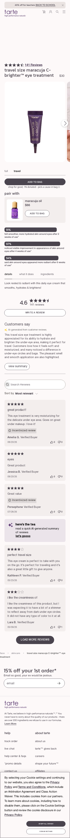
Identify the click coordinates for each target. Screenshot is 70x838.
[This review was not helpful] (59, 442)
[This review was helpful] (52, 442)
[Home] (15, 704)
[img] (6, 65)
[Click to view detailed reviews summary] (17, 366)
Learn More (10, 724)
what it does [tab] (26, 274)
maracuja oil (33, 201)
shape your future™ (47, 764)
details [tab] (8, 274)
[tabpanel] (35, 284)
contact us (10, 771)
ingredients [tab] (47, 274)
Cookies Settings (45, 831)
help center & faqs (15, 756)
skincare (15, 653)
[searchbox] (38, 384)
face (2, 653)
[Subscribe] (58, 684)
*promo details (12, 764)
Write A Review (35, 313)
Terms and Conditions (32, 787)
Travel (17, 171)
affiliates (40, 771)
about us (40, 741)
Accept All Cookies (46, 823)
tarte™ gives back (46, 749)
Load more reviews (35, 640)
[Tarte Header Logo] (15, 14)
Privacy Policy (13, 815)
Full (6, 171)
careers (39, 756)
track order (11, 741)
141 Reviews (33, 65)
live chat (9, 749)
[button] (43, 13)
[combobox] (35, 393)
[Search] (57, 13)
